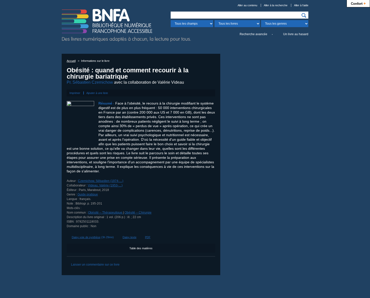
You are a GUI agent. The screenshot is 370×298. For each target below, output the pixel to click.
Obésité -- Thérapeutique (105, 212)
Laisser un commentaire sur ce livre (95, 264)
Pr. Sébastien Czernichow (90, 82)
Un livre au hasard (295, 34)
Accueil (71, 60)
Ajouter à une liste (97, 92)
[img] (304, 15)
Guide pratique (88, 194)
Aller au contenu (247, 5)
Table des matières (141, 248)
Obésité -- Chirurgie (138, 212)
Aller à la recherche (275, 5)
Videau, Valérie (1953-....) (105, 185)
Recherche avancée (253, 34)
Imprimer (74, 92)
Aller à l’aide (301, 5)
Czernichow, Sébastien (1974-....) (100, 181)
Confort (358, 3)
